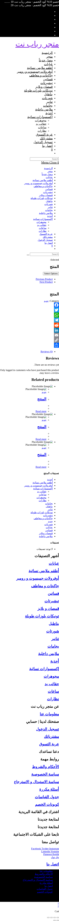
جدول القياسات (47, 797)
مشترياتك (48, 237)
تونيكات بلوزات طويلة (42, 198)
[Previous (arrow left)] (57, 920)
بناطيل (49, 201)
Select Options (51, 273)
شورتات (48, 204)
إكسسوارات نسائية (43, 219)
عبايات (49, 177)
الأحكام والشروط (45, 767)
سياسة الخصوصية (45, 774)
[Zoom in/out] (48, 917)
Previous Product (44, 279)
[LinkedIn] (29, 330)
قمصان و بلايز (48, 608)
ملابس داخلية (46, 213)
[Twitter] (29, 310)
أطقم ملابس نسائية (43, 180)
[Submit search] (28, 254)
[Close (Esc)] (57, 917)
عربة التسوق (49, 744)
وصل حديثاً (47, 174)
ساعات (42, 228)
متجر (50, 171)
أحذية (50, 216)
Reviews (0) (47, 351)
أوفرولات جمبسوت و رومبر (38, 183)
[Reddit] (29, 325)
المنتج (41, 399)
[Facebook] (29, 304)
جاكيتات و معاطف (43, 186)
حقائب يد (41, 225)
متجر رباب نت (37, 44)
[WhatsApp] (29, 315)
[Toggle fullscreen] (51, 917)
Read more (41, 411)
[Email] (29, 335)
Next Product (46, 282)
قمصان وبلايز (46, 195)
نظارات (42, 231)
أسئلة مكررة (49, 789)
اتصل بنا (49, 243)
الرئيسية (48, 168)
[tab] (26, 351)
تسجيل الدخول (47, 729)
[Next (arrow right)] (54, 920)
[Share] (29, 345)
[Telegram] (29, 320)
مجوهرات (41, 222)
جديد (46, 301)
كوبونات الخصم (47, 804)
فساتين (49, 189)
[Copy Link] (29, 340)
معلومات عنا (49, 714)
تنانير (50, 207)
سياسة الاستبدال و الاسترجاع (36, 782)
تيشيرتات (48, 192)
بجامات (49, 210)
